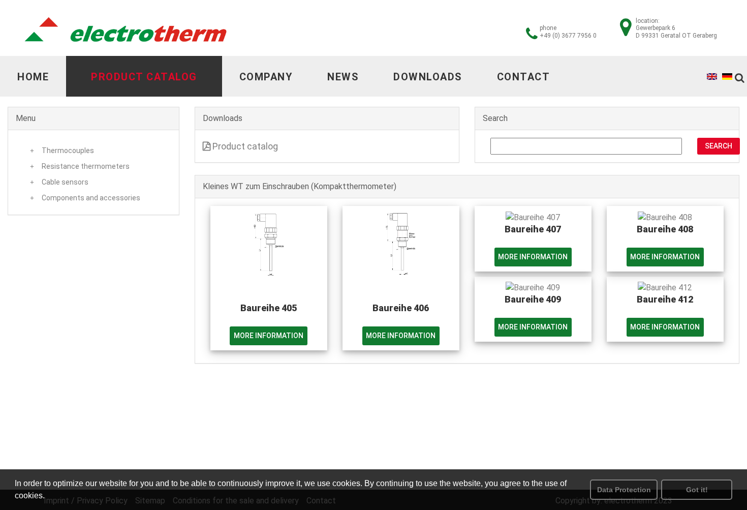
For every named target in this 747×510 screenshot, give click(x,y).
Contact (523, 77)
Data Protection (624, 490)
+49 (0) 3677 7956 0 (568, 35)
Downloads (427, 77)
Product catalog (144, 77)
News (343, 77)
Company (266, 77)
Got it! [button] (697, 490)
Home (33, 77)
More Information (268, 336)
